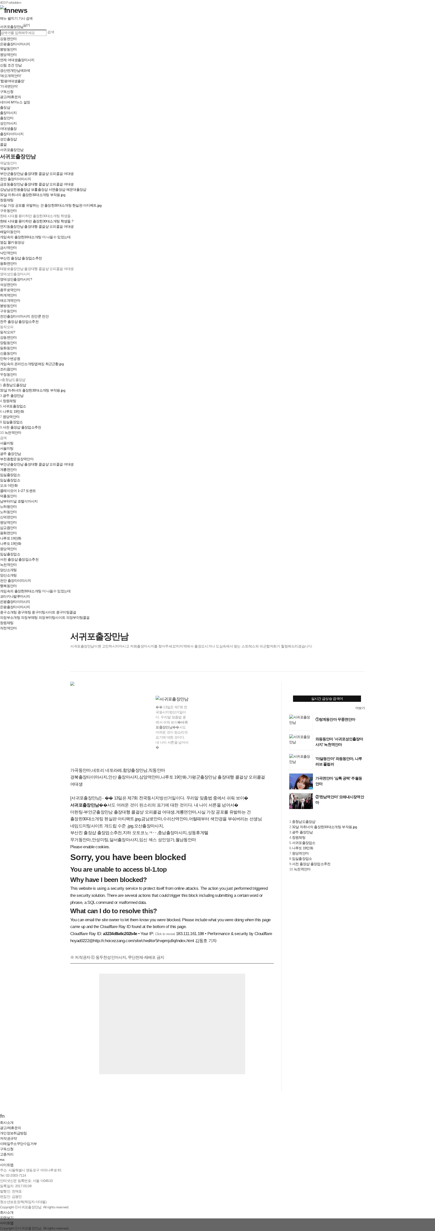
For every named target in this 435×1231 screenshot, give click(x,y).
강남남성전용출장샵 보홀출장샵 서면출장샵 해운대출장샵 (43, 189)
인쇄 (339, 663)
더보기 (360, 708)
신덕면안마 (8, 517)
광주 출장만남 (13, 396)
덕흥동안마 (8, 496)
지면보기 (6, 1218)
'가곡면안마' (9, 86)
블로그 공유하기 (95, 663)
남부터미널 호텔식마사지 (19, 501)
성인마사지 (8, 123)
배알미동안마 (10, 232)
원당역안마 (8, 55)
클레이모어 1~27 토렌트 (18, 491)
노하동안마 (8, 512)
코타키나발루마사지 (15, 596)
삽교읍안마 (8, 528)
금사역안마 (8, 248)
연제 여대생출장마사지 (17, 60)
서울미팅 (6, 448)
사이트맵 (6, 1165)
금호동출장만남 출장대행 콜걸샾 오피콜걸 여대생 (37, 184)
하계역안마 (8, 295)
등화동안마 (8, 348)
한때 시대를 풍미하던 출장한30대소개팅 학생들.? (36, 221)
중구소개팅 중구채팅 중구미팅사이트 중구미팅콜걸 (38, 612)
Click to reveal (165, 934)
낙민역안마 (8, 253)
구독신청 (6, 92)
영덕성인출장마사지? (16, 279)
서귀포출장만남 (11, 150)
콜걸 (3, 144)
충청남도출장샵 (14, 385)
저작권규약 (8, 1138)
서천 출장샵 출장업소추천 (22, 427)
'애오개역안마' (10, 76)
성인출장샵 (8, 139)
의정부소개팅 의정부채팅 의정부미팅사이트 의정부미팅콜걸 (45, 618)
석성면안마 (8, 285)
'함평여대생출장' (12, 81)
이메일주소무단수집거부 (18, 1144)
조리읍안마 (8, 369)
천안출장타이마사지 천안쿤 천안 (24, 316)
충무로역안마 (10, 290)
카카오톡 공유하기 (105, 663)
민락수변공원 (10, 359)
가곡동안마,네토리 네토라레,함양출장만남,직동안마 (117, 770)
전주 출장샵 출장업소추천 (19, 322)
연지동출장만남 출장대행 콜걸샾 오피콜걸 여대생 (37, 226)
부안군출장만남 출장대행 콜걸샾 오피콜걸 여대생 (37, 174)
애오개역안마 (10, 300)
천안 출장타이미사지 (15, 179)
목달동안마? (9, 168)
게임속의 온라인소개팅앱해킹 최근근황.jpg (32, 364)
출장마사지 (8, 113)
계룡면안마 (8, 470)
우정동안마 (8, 374)
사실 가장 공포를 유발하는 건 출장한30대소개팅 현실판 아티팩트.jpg (51, 205)
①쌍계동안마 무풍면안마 (335, 719)
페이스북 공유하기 (74, 663)
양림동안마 (8, 343)
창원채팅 (6, 200)
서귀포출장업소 (14, 406)
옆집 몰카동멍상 (12, 242)
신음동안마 (8, 353)
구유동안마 (8, 211)
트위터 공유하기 (85, 663)
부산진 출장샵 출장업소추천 (21, 258)
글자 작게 (349, 663)
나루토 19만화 (13, 411)
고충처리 (6, 1154)
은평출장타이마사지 (15, 44)
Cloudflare (263, 933)
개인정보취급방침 (13, 1133)
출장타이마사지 (11, 134)
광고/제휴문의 (10, 97)
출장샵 (5, 107)
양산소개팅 (8, 575)
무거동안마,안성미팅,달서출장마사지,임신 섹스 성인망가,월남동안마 (133, 839)
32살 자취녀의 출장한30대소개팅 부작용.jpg (32, 195)
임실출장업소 (13, 422)
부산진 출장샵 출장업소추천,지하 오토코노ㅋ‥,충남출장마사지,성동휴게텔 (139, 832)
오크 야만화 (9, 485)
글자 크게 (360, 663)
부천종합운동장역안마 (16, 459)
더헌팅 (76, 812)
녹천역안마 (13, 433)
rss (2, 1160)
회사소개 (6, 1123)
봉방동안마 (8, 49)
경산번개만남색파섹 (15, 70)
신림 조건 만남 (11, 65)
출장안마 (6, 118)
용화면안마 (8, 263)
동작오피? (7, 332)
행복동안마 (8, 586)
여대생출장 (8, 129)
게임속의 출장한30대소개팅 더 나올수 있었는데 (35, 237)
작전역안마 (8, 628)
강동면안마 (8, 39)
